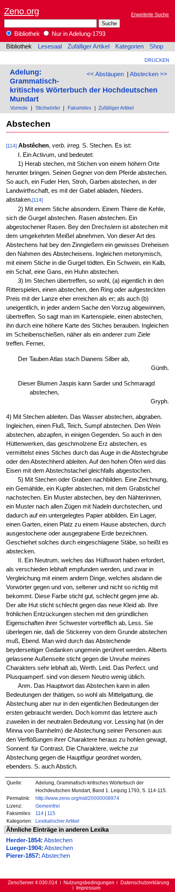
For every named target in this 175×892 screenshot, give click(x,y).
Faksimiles (79, 107)
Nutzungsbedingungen (88, 882)
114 (39, 813)
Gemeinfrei (47, 805)
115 (51, 813)
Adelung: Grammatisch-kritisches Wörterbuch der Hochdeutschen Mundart (84, 85)
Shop (156, 46)
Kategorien (129, 46)
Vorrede (19, 107)
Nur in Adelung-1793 (77, 34)
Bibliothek (26, 34)
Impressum (88, 887)
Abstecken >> (148, 74)
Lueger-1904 (23, 848)
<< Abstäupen (105, 74)
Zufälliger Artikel (88, 46)
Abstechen (58, 840)
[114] (11, 145)
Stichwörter (47, 107)
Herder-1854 (23, 840)
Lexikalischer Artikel (57, 821)
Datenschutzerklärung (144, 882)
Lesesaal (50, 46)
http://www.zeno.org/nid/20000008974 (77, 798)
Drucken (156, 60)
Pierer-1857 (22, 855)
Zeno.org (21, 11)
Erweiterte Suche (150, 14)
